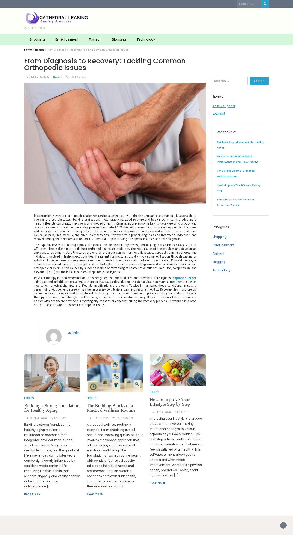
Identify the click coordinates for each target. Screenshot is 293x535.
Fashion (95, 39)
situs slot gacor (224, 106)
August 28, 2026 (37, 418)
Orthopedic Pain (76, 76)
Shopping (37, 39)
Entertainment (67, 39)
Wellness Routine (123, 418)
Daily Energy (58, 418)
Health (57, 76)
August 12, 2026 (99, 418)
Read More (32, 494)
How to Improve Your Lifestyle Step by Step (170, 402)
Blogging (119, 39)
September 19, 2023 (38, 76)
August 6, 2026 (161, 412)
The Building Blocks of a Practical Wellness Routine (111, 408)
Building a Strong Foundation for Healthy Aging (51, 408)
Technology (145, 39)
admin (74, 332)
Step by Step (182, 412)
